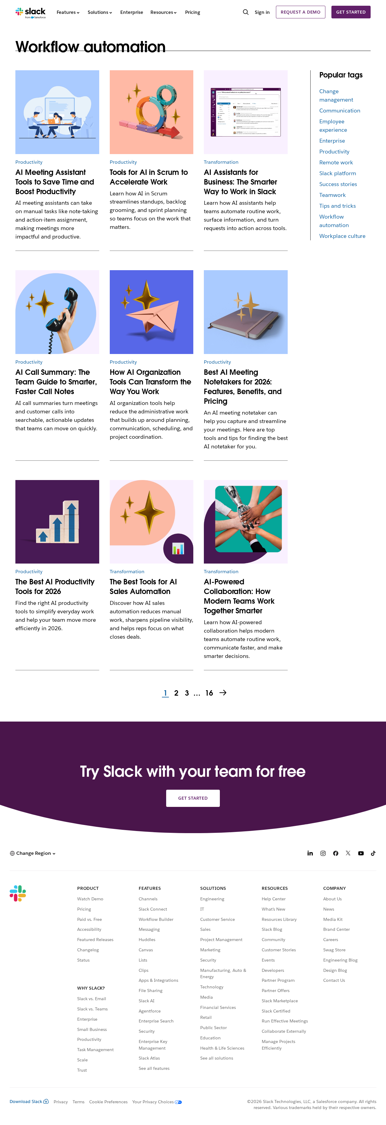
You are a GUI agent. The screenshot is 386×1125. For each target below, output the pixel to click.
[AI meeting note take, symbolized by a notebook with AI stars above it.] (246, 312)
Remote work (336, 162)
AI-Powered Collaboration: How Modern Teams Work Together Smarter (239, 596)
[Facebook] (335, 854)
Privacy (61, 1101)
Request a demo (301, 12)
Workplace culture (342, 235)
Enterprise (332, 140)
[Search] (246, 12)
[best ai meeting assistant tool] (57, 112)
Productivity (334, 151)
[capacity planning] (57, 522)
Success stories (338, 184)
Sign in (262, 12)
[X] (348, 854)
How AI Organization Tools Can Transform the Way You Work (150, 382)
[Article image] (152, 112)
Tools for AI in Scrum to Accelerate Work (149, 177)
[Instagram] (323, 854)
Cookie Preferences (108, 1101)
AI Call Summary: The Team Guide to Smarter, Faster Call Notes (56, 382)
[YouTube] (361, 854)
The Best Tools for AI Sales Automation (143, 586)
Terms (78, 1101)
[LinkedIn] (310, 854)
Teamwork (332, 194)
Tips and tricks (337, 205)
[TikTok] (373, 854)
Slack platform (337, 173)
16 (208, 693)
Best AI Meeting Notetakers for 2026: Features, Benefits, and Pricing (243, 387)
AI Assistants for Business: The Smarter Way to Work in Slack (240, 182)
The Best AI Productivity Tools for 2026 (55, 586)
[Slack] (30, 12)
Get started (351, 12)
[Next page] (223, 693)
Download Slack (26, 1101)
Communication (339, 110)
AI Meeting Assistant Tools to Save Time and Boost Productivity (54, 182)
